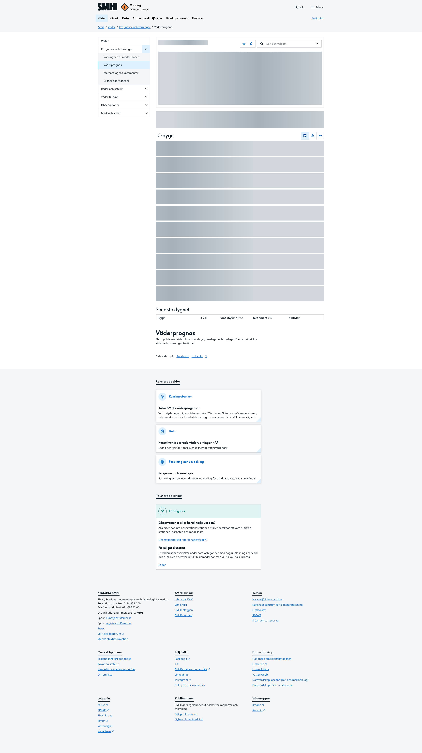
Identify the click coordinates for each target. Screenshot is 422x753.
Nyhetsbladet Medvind (189, 719)
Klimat (114, 18)
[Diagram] (320, 136)
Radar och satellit (112, 89)
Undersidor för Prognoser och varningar (146, 49)
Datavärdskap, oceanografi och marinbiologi (280, 680)
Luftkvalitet (259, 610)
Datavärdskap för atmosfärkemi (272, 685)
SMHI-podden (183, 615)
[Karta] (313, 136)
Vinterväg (121, 726)
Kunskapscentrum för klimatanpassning (277, 604)
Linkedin (198, 674)
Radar (162, 565)
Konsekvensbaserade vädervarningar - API (188, 443)
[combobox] (289, 43)
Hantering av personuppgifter (116, 669)
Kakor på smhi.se (108, 664)
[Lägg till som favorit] (244, 44)
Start (101, 27)
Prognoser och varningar (135, 27)
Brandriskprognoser (116, 81)
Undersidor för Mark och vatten (146, 113)
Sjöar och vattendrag (265, 620)
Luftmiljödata (260, 669)
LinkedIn (197, 356)
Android (275, 710)
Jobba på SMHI (184, 599)
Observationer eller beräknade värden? (182, 540)
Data (125, 18)
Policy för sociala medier (190, 685)
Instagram (199, 680)
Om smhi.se (105, 674)
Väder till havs (110, 97)
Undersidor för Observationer (146, 105)
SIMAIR (256, 615)
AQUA (119, 705)
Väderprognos (113, 65)
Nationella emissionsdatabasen (271, 659)
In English (318, 18)
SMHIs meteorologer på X (208, 669)
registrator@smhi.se (119, 623)
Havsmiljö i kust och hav (267, 599)
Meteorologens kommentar (121, 73)
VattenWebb (260, 674)
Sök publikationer (186, 714)
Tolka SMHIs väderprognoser (179, 408)
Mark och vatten (111, 113)
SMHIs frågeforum (127, 633)
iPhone (274, 705)
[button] (299, 7)
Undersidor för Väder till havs (146, 97)
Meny (320, 7)
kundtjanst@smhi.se (118, 618)
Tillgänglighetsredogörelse (114, 659)
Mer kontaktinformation (113, 639)
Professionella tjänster (147, 18)
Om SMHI (181, 604)
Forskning (198, 18)
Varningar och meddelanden (121, 57)
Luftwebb (276, 664)
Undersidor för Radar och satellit (146, 89)
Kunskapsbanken (177, 18)
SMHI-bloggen (184, 610)
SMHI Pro (121, 715)
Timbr (119, 721)
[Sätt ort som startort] (252, 44)
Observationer (110, 105)
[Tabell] (305, 136)
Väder (102, 18)
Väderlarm (122, 731)
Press (101, 628)
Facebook (183, 356)
